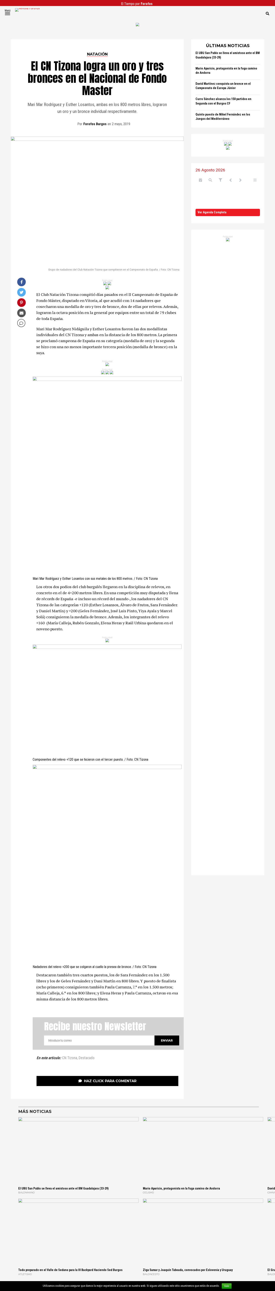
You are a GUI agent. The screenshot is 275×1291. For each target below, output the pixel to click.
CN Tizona (69, 1058)
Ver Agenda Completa (212, 212)
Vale (226, 1286)
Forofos (147, 4)
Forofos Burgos (95, 124)
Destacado (87, 1058)
